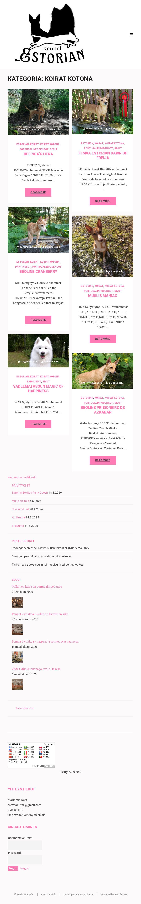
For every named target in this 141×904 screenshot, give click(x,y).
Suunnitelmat (20, 509)
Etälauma (18, 525)
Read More (38, 192)
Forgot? (24, 868)
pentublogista (74, 564)
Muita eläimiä (20, 501)
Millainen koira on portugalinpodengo (37, 586)
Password (14, 852)
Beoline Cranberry (38, 271)
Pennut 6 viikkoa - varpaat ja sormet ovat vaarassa (45, 641)
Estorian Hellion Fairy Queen (30, 492)
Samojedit (34, 381)
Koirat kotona (49, 144)
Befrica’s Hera (38, 154)
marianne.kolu (52, 129)
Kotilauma (18, 517)
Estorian (22, 144)
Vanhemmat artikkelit (22, 477)
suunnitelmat (43, 564)
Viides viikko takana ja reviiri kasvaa (36, 669)
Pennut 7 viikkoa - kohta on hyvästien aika (40, 614)
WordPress (121, 894)
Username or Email (20, 838)
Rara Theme (86, 894)
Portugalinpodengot (33, 149)
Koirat (34, 144)
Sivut (53, 149)
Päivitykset (23, 266)
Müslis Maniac (102, 296)
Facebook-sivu (25, 708)
